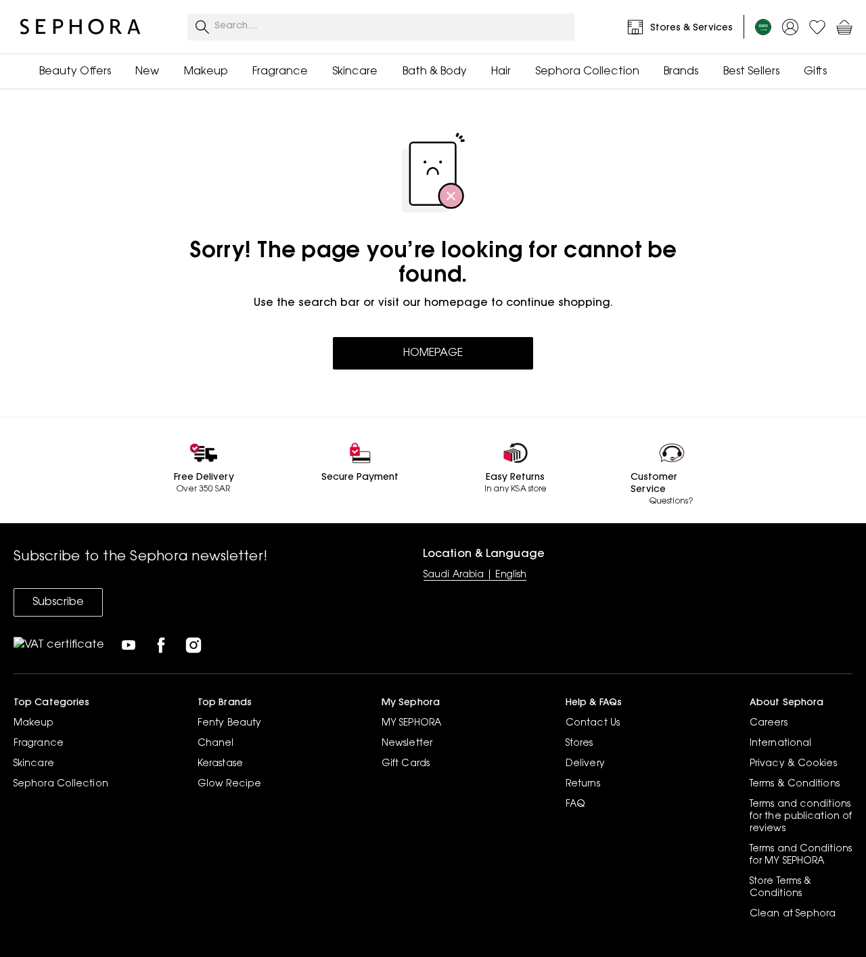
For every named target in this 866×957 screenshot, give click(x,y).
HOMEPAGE (433, 353)
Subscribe (58, 602)
